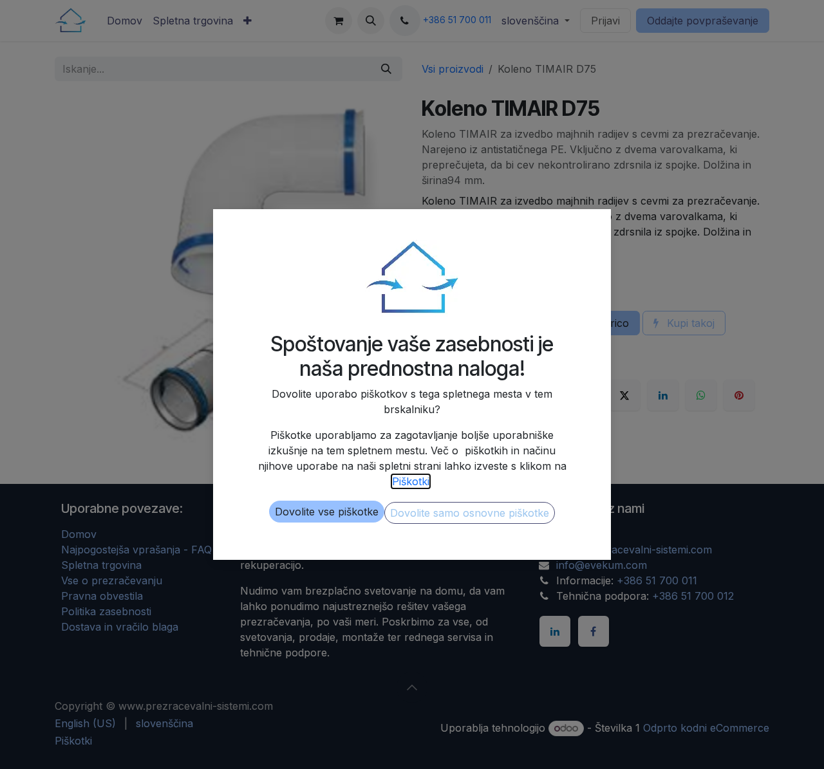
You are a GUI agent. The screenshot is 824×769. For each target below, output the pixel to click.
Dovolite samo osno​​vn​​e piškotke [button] (469, 512)
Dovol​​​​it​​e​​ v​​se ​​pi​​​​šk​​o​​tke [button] (327, 511)
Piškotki (410, 481)
